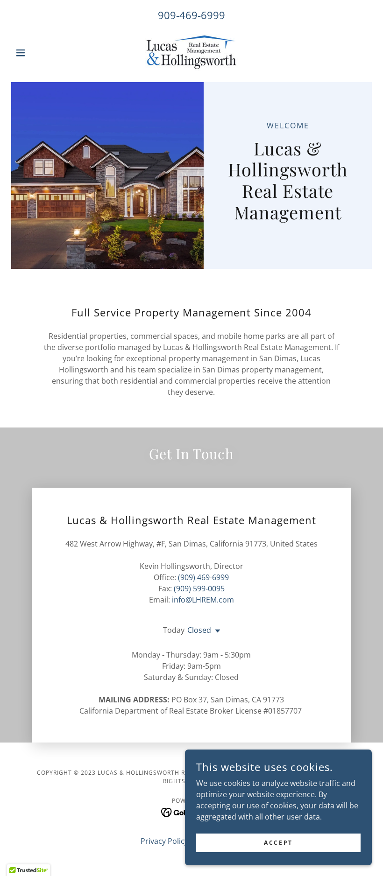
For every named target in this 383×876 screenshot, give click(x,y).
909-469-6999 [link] (191, 15)
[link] (191, 52)
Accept (278, 843)
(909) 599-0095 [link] (199, 588)
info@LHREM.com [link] (203, 600)
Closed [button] (199, 630)
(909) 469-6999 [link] (203, 577)
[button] (38, 52)
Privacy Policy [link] (164, 841)
